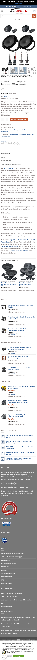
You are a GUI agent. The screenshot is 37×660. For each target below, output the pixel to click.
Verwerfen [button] (18, 3)
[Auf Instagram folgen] (6, 483)
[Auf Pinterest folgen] (15, 483)
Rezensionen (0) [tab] (6, 160)
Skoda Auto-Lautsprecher (16, 75)
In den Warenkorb (18, 119)
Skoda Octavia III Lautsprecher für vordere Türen (8, 284)
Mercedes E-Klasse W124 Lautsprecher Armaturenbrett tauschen (18, 459)
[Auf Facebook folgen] (2, 483)
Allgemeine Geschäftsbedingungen (12, 553)
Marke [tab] (3, 157)
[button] (2, 11)
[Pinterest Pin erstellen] (15, 143)
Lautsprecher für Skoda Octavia (17, 134)
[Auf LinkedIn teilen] (18, 143)
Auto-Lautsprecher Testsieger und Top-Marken (16, 600)
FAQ (2, 603)
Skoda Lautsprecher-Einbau (19, 251)
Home (3, 75)
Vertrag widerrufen (7, 576)
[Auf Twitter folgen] (9, 483)
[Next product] (2, 89)
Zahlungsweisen (6, 583)
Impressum (5, 566)
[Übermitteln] (34, 16)
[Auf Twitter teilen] (9, 143)
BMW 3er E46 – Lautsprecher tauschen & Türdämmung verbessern (19, 442)
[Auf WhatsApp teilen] (2, 143)
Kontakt (3, 570)
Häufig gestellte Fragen (8, 563)
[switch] (3, 657)
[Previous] (4, 45)
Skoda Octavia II (9, 168)
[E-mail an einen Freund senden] (12, 143)
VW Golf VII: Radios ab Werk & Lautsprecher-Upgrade (20, 453)
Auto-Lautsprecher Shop (9, 596)
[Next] (32, 45)
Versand (6, 96)
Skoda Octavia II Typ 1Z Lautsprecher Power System (26, 284)
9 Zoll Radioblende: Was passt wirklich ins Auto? (19, 436)
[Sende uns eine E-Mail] (12, 483)
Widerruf (4, 580)
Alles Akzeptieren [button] (18, 656)
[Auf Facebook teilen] (6, 143)
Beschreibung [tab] (5, 153)
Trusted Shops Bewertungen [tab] (10, 164)
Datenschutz (5, 560)
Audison (4, 141)
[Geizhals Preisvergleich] (6, 525)
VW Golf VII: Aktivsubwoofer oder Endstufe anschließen (20, 447)
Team (3, 624)
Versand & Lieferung (8, 573)
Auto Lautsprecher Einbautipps (11, 557)
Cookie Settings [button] (7, 656)
